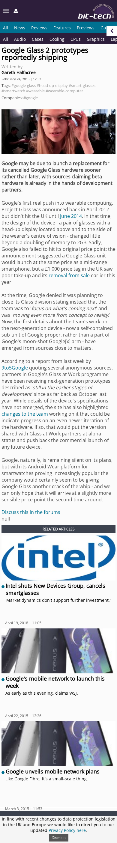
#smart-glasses (82, 85)
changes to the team (25, 414)
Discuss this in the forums (31, 512)
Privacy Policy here (67, 830)
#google (30, 97)
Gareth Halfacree (19, 72)
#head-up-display (52, 85)
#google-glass (23, 85)
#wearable (35, 91)
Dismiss (59, 838)
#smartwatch (13, 91)
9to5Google (15, 367)
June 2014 (71, 216)
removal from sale (69, 275)
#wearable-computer (64, 91)
